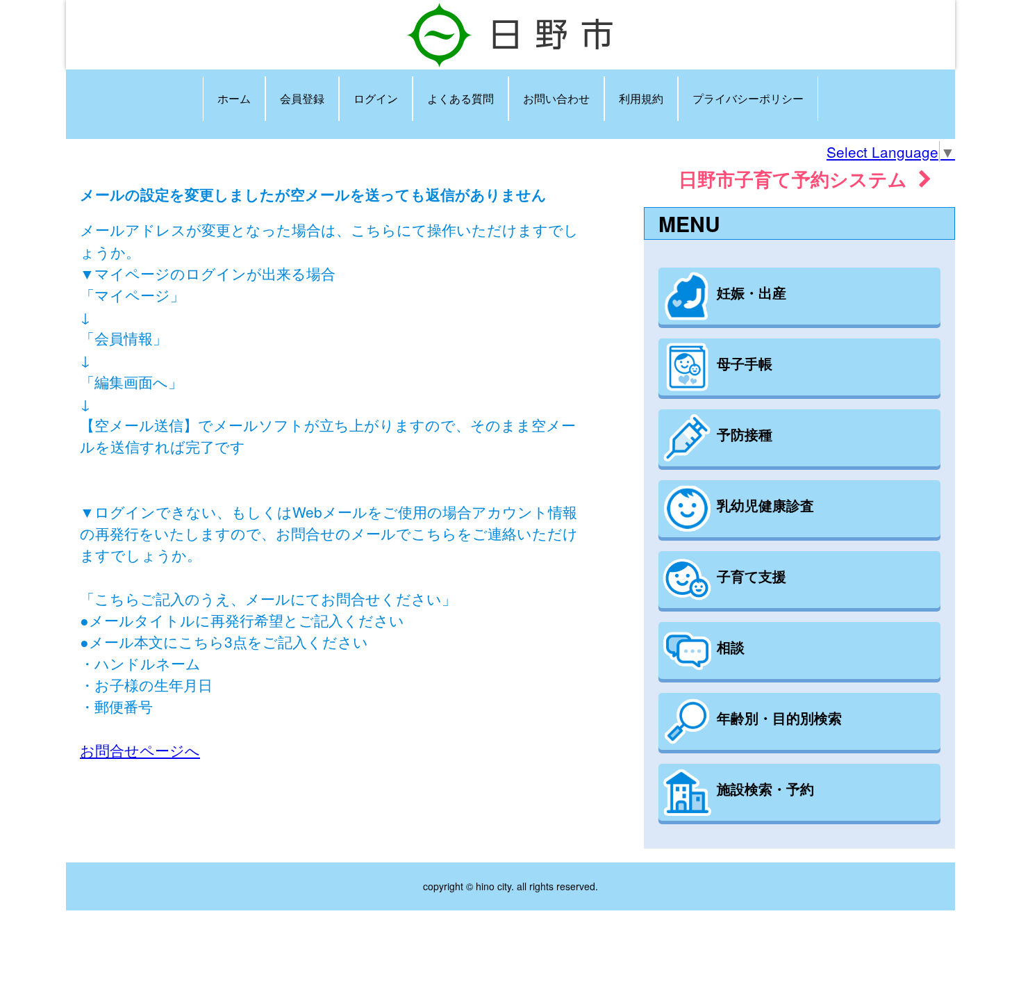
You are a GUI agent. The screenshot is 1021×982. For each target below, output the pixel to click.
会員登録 (302, 98)
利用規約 (641, 98)
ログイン (376, 98)
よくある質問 (460, 98)
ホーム (234, 98)
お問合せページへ (140, 749)
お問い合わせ (556, 98)
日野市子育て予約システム (798, 178)
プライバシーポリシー (748, 98)
